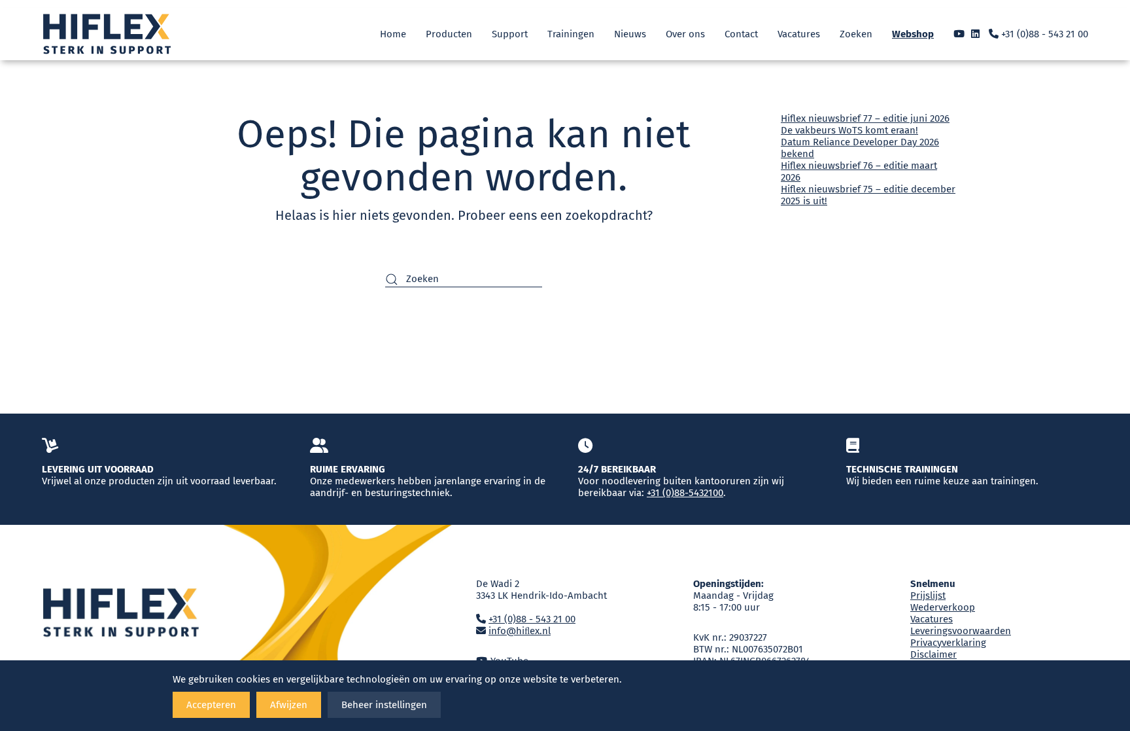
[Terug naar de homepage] (107, 34)
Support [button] (510, 34)
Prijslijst (928, 595)
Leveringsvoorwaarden (960, 631)
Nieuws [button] (630, 34)
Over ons (685, 34)
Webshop (913, 34)
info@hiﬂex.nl (519, 631)
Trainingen (570, 34)
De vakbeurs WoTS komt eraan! (849, 130)
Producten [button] (449, 34)
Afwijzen (288, 705)
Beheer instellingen (384, 705)
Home (393, 34)
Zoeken (856, 34)
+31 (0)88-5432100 (685, 493)
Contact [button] (741, 34)
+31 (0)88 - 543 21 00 (1043, 34)
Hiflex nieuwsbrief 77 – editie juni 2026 (865, 118)
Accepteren (211, 705)
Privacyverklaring (948, 643)
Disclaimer (933, 654)
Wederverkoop (942, 607)
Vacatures (799, 34)
